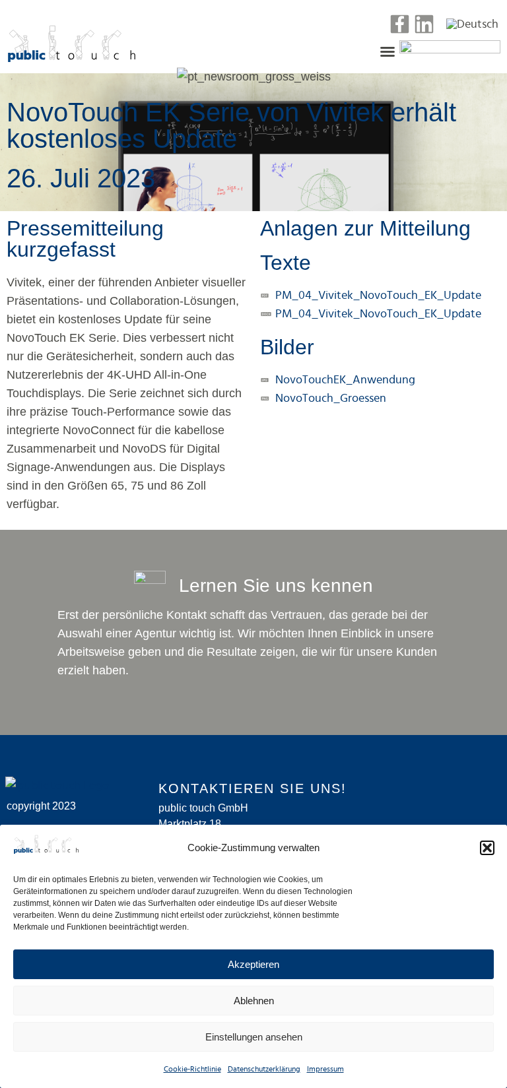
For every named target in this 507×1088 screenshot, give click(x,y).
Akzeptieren (253, 964)
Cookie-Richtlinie (192, 1069)
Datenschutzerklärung (264, 1069)
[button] (487, 847)
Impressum (325, 1069)
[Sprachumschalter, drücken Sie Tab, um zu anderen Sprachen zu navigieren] (472, 24)
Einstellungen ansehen (253, 1036)
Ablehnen (254, 1000)
